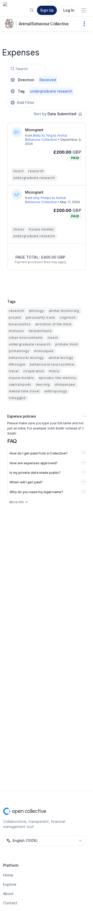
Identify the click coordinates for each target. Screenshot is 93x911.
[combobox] (58, 114)
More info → (18, 502)
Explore (9, 884)
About (8, 893)
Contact (10, 903)
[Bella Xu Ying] (17, 132)
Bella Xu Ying (42, 135)
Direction (37, 80)
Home (8, 875)
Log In (68, 10)
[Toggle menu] (84, 10)
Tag (45, 91)
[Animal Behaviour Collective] (10, 24)
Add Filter (25, 102)
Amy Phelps (42, 198)
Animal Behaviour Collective (43, 23)
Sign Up (47, 10)
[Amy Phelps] (17, 194)
